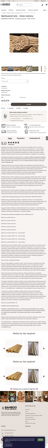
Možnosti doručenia (5, 94)
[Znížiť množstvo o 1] (2, 103)
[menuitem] (3, 10)
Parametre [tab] (20, 138)
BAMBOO (33, 18)
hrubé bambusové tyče (16, 198)
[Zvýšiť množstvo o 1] (8, 103)
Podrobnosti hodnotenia (20, 18)
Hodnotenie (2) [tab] (34, 138)
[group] (12, 353)
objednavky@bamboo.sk (10, 434)
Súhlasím (40, 439)
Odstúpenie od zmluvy (30, 427)
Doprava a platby (29, 421)
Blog (26, 425)
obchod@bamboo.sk (28, 117)
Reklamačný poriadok (30, 423)
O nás (9, 1)
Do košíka (28, 103)
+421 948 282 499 (15, 117)
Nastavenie (8, 445)
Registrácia (42, 0)
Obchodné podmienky (30, 417)
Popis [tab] (9, 138)
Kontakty (3, 1)
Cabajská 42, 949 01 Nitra (17, 119)
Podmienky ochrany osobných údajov (33, 419)
